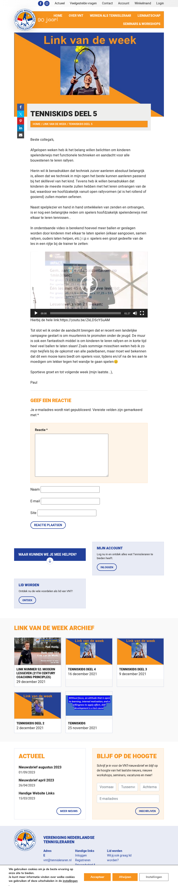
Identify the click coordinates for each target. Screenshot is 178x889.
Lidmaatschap (149, 15)
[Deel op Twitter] (20, 114)
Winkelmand (143, 3)
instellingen (70, 881)
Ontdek (27, 600)
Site (33, 513)
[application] (89, 285)
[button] (89, 284)
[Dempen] (135, 313)
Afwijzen (125, 877)
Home (36, 124)
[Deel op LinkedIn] (20, 127)
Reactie (41, 430)
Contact (107, 3)
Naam (35, 489)
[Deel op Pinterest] (20, 121)
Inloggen (107, 567)
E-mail (35, 501)
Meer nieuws (68, 811)
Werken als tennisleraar (110, 15)
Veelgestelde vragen (83, 3)
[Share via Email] (20, 134)
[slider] (85, 313)
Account (123, 3)
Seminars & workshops (141, 24)
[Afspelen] (36, 313)
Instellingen (154, 877)
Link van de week (54, 124)
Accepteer (97, 877)
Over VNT (76, 15)
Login (160, 3)
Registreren (83, 860)
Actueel (60, 3)
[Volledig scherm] (142, 313)
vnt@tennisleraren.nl (57, 860)
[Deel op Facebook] (20, 107)
